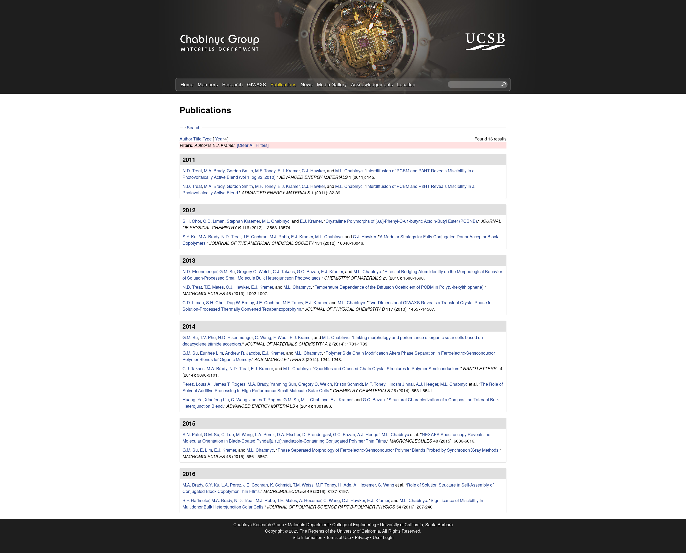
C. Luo (227, 434)
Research (232, 84)
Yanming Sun (283, 384)
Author (186, 139)
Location (406, 84)
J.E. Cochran (255, 236)
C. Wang (263, 337)
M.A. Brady (214, 171)
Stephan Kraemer (243, 221)
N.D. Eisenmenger (199, 271)
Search (193, 127)
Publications (283, 84)
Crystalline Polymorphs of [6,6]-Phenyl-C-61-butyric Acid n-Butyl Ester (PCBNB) (401, 221)
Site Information (307, 537)
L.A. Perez (265, 434)
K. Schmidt (280, 485)
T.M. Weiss (303, 485)
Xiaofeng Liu (217, 399)
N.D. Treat (192, 171)
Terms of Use (338, 537)
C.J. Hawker (313, 171)
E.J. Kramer (289, 171)
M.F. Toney (265, 171)
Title (197, 139)
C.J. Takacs (284, 271)
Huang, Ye (192, 399)
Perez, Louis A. (196, 384)
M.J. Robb (279, 236)
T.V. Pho (208, 337)
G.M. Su (227, 271)
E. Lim (206, 450)
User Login (383, 537)
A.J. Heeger (427, 384)
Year (219, 139)
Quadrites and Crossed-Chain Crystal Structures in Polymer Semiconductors (386, 368)
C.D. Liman (214, 221)
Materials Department (308, 524)
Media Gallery (332, 84)
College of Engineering (354, 524)
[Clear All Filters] (253, 145)
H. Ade (344, 485)
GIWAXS (256, 84)
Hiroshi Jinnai (400, 384)
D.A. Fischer (288, 434)
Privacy (362, 537)
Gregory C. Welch (254, 271)
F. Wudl (280, 337)
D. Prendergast (316, 434)
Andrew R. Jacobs (242, 353)
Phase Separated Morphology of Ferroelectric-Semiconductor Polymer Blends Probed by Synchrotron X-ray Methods (388, 450)
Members (208, 84)
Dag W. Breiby (240, 302)
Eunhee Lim (211, 353)
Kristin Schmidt (348, 384)
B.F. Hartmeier (195, 500)
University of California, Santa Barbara (416, 524)
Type (207, 139)
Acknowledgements (372, 84)
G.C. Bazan (308, 271)
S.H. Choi (191, 221)
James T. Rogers (229, 384)
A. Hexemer (364, 485)
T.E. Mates (214, 287)
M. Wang (244, 434)
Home (187, 84)
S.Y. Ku (189, 236)
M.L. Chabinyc (349, 171)
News (307, 84)
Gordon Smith (240, 171)
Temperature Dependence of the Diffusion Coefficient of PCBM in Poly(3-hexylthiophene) (399, 287)
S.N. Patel (192, 434)
